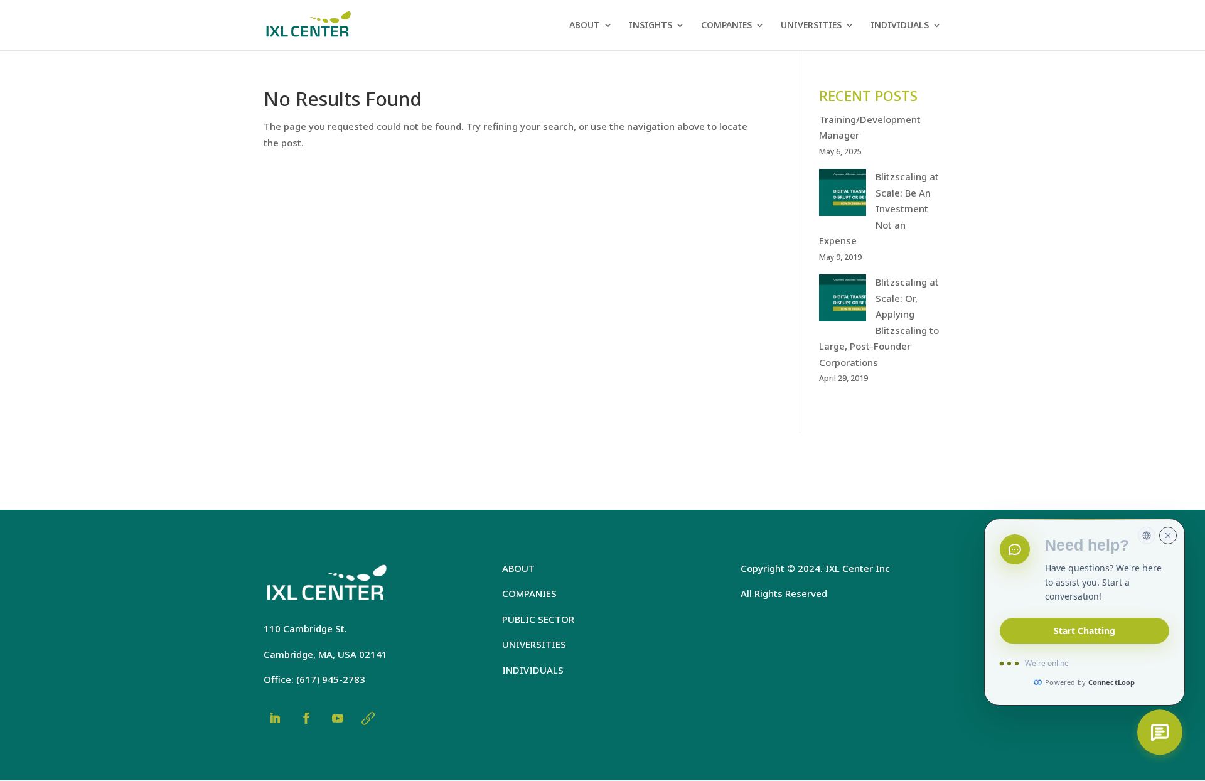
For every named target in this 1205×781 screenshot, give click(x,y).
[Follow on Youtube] (337, 718)
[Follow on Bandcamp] (368, 718)
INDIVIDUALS (899, 26)
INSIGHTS (650, 26)
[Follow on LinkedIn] (275, 718)
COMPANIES (726, 26)
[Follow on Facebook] (306, 718)
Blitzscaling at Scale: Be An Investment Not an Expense (879, 208)
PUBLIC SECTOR (538, 619)
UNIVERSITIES (811, 26)
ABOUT (584, 26)
